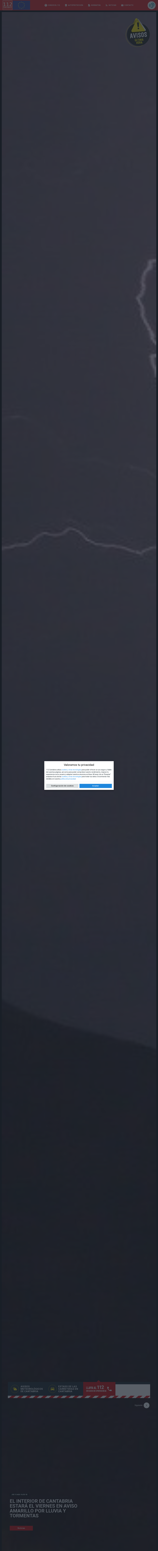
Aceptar (95, 786)
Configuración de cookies (62, 786)
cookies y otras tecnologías (71, 770)
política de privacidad (68, 779)
